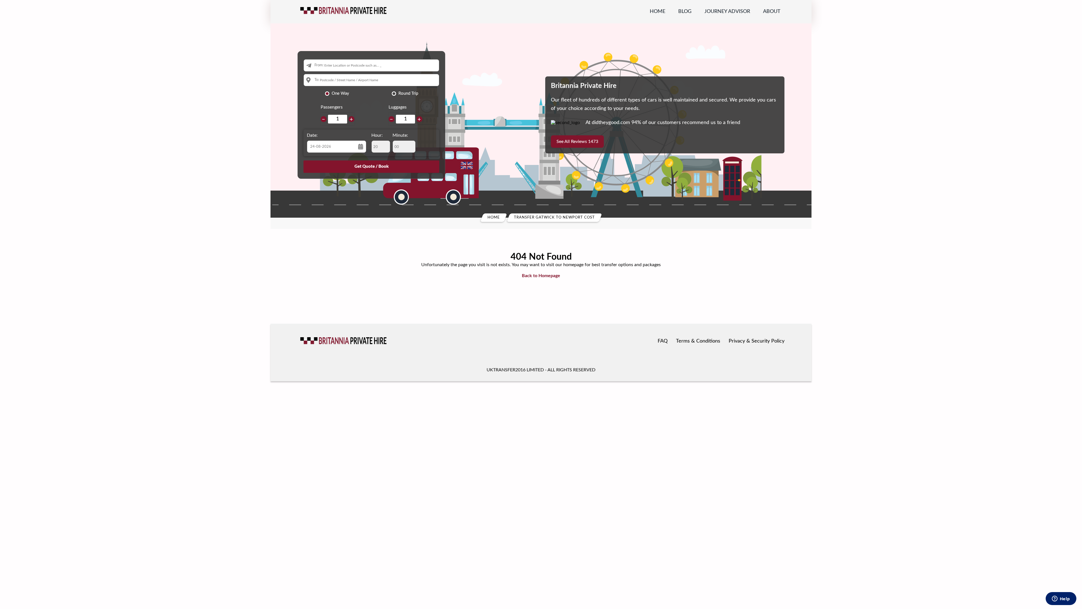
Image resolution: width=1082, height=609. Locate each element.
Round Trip (408, 93)
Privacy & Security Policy (756, 341)
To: (316, 80)
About (772, 11)
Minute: (400, 135)
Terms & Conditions (698, 341)
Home (657, 11)
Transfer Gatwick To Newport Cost (554, 217)
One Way (340, 93)
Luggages (398, 107)
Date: (312, 135)
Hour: (377, 135)
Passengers (332, 107)
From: (318, 65)
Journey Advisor (727, 11)
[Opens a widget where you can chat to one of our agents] (1060, 599)
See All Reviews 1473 (577, 141)
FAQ (663, 341)
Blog (684, 11)
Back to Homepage (541, 275)
